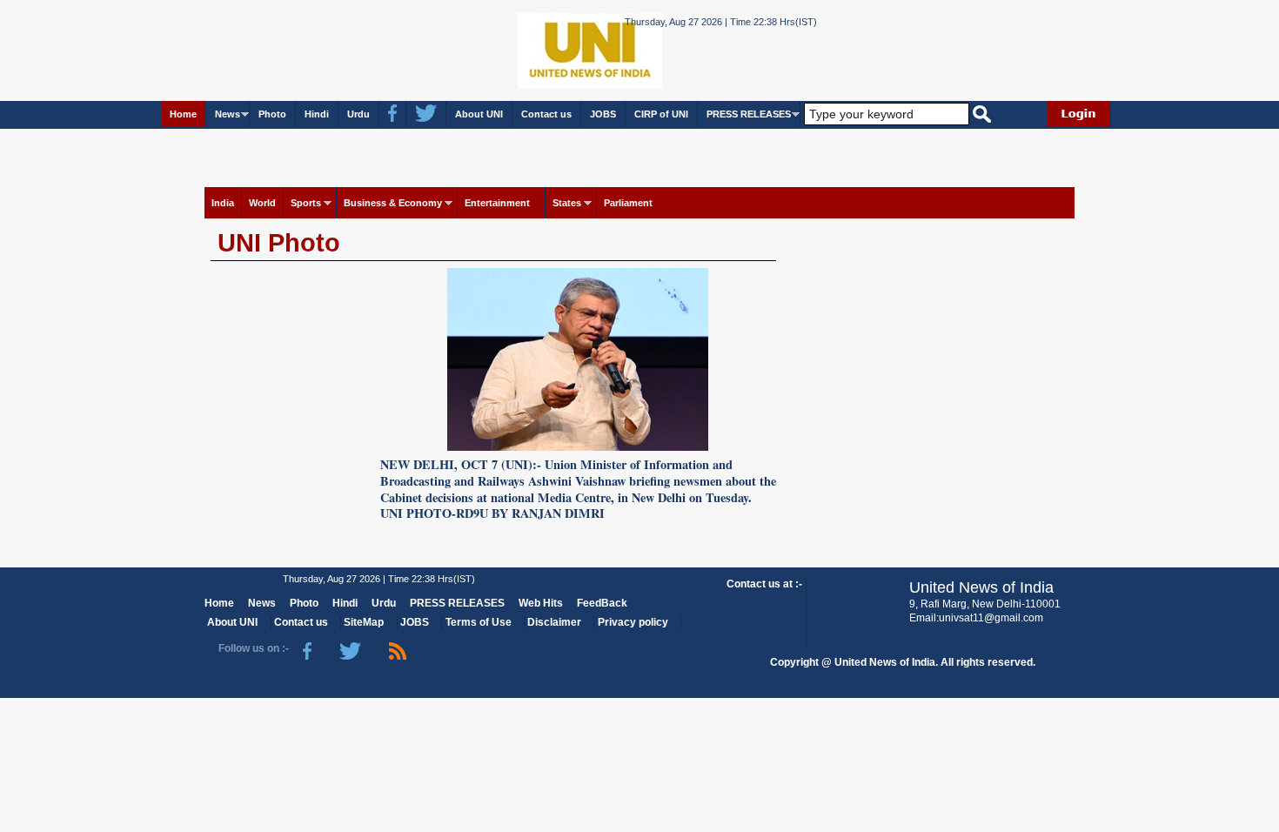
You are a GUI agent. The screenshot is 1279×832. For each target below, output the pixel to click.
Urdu (358, 114)
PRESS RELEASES (748, 114)
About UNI (479, 114)
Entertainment (497, 203)
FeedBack (602, 603)
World (262, 203)
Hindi (317, 114)
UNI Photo (279, 243)
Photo (272, 114)
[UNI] (542, 49)
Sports (306, 203)
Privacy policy (633, 622)
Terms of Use (478, 622)
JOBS (603, 114)
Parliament (628, 203)
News (227, 114)
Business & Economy (393, 203)
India (222, 203)
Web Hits (541, 603)
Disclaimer (554, 622)
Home (183, 114)
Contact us (546, 114)
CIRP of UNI (661, 114)
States (566, 203)
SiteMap (364, 622)
